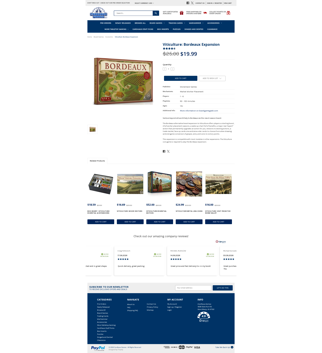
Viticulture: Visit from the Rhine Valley (217, 212)
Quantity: (167, 64)
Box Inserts (163, 29)
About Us (131, 304)
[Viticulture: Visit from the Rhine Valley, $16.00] (219, 184)
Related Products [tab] (97, 161)
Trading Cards (176, 23)
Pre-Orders (105, 23)
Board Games (156, 23)
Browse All (140, 23)
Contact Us (200, 3)
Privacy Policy (152, 307)
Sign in (209, 3)
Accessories (213, 23)
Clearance (212, 29)
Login (169, 310)
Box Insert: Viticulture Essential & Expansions (98, 212)
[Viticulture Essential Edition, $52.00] (160, 184)
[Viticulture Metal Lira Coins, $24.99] (189, 184)
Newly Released (123, 23)
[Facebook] (188, 3)
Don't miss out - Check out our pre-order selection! (108, 3)
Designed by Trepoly (116, 349)
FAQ (128, 307)
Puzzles (176, 29)
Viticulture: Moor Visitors (129, 211)
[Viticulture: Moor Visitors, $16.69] (130, 184)
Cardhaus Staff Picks (143, 29)
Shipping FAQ (132, 310)
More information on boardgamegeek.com (199, 111)
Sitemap (150, 310)
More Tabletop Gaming (115, 29)
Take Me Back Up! (222, 347)
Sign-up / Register (174, 307)
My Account (172, 304)
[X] (192, 3)
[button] (211, 317)
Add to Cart (101, 221)
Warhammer (195, 23)
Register (218, 3)
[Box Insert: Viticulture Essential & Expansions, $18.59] (101, 184)
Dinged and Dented (194, 29)
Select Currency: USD (143, 3)
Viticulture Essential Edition (156, 212)
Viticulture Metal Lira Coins (189, 211)
